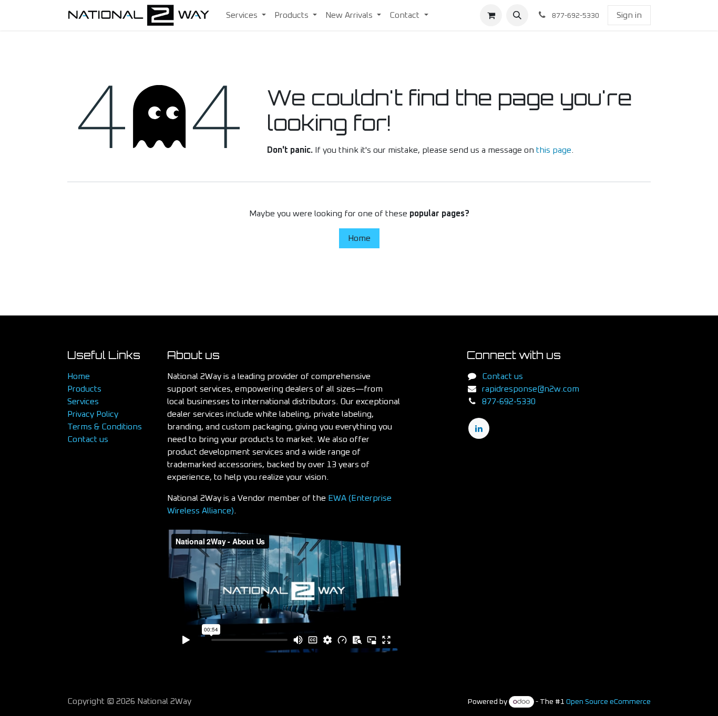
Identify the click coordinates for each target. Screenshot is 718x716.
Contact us (87, 439)
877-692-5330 (509, 401)
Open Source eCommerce (608, 702)
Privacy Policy (92, 414)
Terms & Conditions (104, 427)
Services (83, 401)
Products (84, 389)
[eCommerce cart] (491, 15)
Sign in (629, 15)
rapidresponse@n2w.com (530, 389)
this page (553, 150)
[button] (517, 15)
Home (359, 238)
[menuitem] (246, 15)
